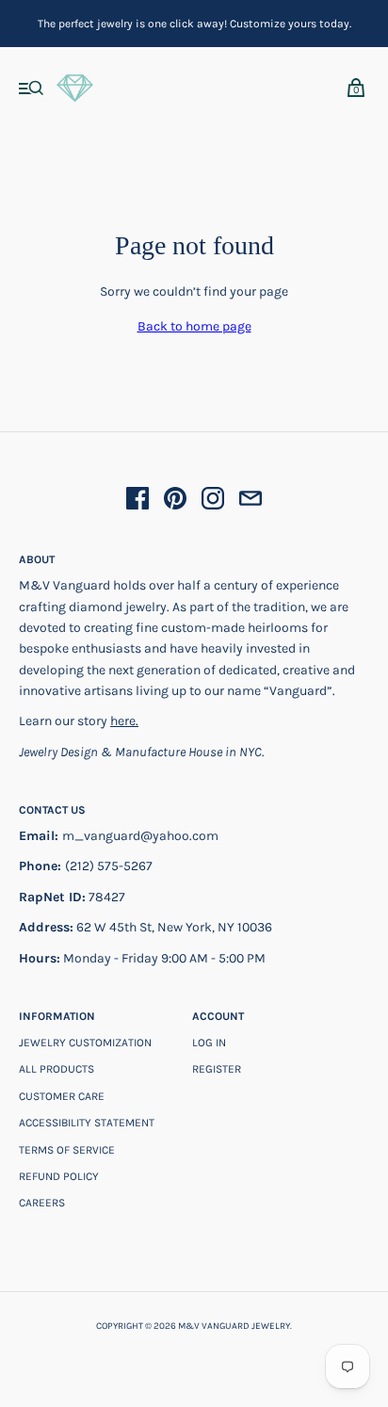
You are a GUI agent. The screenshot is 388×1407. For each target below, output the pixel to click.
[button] (31, 90)
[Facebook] (137, 501)
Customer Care (62, 1096)
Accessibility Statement (86, 1122)
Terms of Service (67, 1149)
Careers (42, 1202)
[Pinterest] (175, 501)
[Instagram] (213, 501)
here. (124, 721)
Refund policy (59, 1176)
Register (216, 1068)
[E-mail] (250, 501)
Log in (209, 1042)
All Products (56, 1068)
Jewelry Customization (85, 1042)
